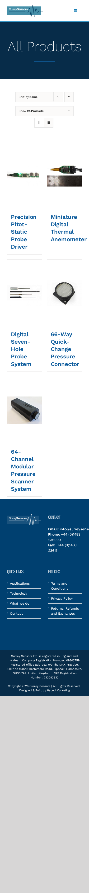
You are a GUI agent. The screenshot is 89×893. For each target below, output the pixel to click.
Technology (18, 593)
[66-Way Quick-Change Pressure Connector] (64, 293)
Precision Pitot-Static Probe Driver (24, 232)
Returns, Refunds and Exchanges (65, 611)
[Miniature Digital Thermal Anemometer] (64, 175)
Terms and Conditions (59, 586)
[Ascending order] (69, 97)
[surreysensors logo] (25, 6)
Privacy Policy (62, 598)
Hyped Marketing (58, 690)
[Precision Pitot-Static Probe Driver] (24, 175)
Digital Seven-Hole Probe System (21, 349)
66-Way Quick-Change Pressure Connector (65, 349)
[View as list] (48, 122)
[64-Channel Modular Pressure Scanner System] (24, 410)
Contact (16, 613)
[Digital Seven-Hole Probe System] (24, 293)
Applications (20, 583)
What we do (19, 603)
